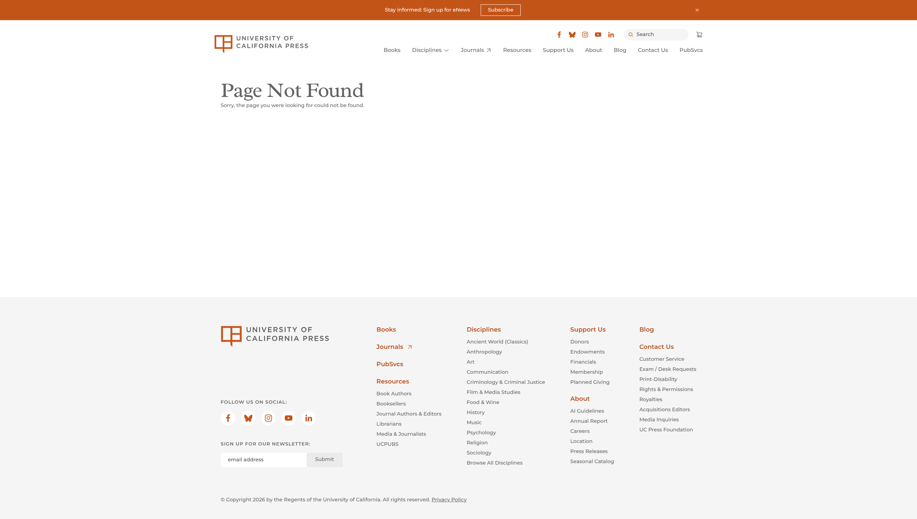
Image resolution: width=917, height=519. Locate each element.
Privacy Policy (449, 499)
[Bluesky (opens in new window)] (572, 34)
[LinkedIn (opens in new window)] (611, 34)
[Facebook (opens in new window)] (559, 34)
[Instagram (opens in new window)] (585, 34)
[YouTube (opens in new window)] (598, 34)
